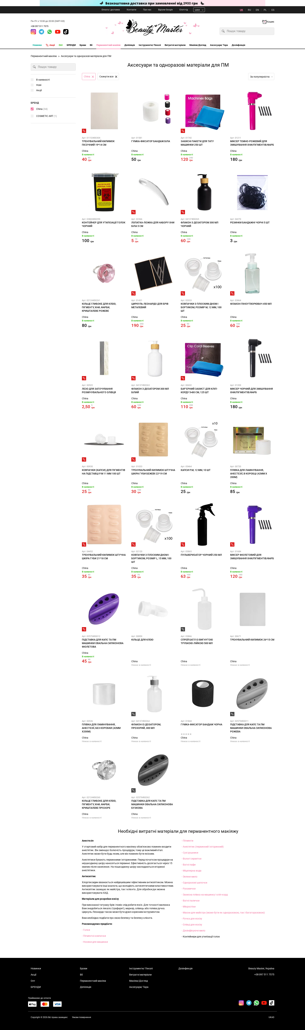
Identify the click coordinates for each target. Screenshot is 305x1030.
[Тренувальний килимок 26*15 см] (252, 609)
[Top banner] (152, 3)
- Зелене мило (189, 876)
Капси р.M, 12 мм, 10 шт (196, 470)
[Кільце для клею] (153, 609)
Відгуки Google (165, 9)
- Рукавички (189, 888)
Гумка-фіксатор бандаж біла (150, 141)
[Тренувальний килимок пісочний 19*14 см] (104, 111)
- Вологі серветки (191, 858)
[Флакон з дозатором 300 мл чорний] (203, 192)
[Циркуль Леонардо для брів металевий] (153, 273)
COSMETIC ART (46, 116)
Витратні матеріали (140, 974)
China (85, 151)
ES (272, 9)
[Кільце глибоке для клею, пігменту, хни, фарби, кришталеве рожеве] (104, 273)
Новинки (36, 968)
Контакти (131, 9)
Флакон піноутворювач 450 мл (251, 303)
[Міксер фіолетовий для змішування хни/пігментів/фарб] (252, 524)
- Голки (86, 929)
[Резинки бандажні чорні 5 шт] (252, 192)
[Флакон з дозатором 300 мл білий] (153, 358)
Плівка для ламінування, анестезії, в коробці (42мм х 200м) (248, 474)
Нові (38, 85)
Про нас (147, 9)
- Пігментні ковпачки (94, 935)
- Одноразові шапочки (194, 882)
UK (241, 9)
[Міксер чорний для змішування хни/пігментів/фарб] (252, 358)
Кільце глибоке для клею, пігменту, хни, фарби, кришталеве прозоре (99, 804)
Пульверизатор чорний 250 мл (201, 554)
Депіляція (85, 987)
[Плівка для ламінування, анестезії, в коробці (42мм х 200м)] (252, 440)
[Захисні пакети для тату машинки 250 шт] (203, 111)
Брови (83, 968)
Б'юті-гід (184, 9)
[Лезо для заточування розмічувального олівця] (104, 358)
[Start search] (223, 31)
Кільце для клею (142, 639)
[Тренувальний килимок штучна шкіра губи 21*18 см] (104, 524)
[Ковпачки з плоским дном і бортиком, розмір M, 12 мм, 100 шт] (203, 273)
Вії (81, 974)
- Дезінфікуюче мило (193, 930)
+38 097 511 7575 (39, 26)
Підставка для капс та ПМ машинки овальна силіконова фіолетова (102, 643)
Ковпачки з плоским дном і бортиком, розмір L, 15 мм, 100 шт (151, 558)
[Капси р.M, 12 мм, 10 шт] (203, 440)
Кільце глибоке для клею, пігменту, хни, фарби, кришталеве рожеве (99, 307)
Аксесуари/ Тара (138, 987)
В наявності (43, 79)
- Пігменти (187, 840)
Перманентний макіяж (93, 980)
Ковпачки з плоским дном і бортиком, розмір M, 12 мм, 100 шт (201, 307)
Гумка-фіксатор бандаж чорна (201, 724)
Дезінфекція (185, 968)
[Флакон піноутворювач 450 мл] (252, 273)
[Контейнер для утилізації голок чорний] (104, 192)
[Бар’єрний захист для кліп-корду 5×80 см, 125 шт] (203, 358)
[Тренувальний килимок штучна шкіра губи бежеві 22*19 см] (153, 440)
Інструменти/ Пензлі (141, 968)
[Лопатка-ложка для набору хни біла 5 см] (153, 192)
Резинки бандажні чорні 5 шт (250, 222)
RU (249, 9)
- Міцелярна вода (191, 870)
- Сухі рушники (190, 852)
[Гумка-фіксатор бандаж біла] (153, 111)
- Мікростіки (189, 906)
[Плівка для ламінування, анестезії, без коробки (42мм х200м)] (104, 694)
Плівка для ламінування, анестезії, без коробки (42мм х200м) (101, 728)
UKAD (271, 1017)
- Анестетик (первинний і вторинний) (203, 846)
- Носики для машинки (95, 941)
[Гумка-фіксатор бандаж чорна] (203, 694)
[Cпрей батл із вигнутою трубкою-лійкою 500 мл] (203, 609)
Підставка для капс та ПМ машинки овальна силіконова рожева (251, 728)
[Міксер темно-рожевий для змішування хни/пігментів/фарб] (252, 111)
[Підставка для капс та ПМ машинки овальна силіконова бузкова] (153, 770)
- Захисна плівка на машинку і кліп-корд (205, 894)
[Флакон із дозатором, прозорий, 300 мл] (153, 694)
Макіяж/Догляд (138, 980)
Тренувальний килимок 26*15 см (252, 639)
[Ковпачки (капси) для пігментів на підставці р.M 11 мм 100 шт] (104, 440)
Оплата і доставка (110, 9)
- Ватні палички (190, 900)
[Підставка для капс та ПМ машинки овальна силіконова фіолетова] (104, 609)
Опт (33, 980)
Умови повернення (81, 1017)
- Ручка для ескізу (192, 918)
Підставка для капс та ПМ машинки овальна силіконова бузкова (152, 804)
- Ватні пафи (189, 864)
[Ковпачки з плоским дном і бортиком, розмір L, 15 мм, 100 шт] (153, 524)
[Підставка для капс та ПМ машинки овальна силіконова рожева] (252, 694)
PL (265, 9)
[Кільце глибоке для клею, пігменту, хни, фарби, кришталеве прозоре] (104, 770)
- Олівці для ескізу (192, 924)
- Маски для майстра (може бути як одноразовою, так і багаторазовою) (223, 912)
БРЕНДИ (36, 987)
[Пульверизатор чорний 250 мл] (203, 524)
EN (257, 9)
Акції (39, 90)
